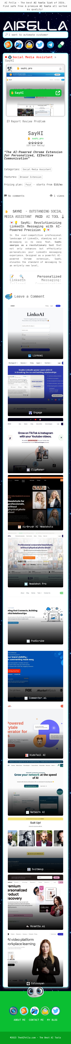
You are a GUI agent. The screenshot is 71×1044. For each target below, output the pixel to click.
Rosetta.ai (37, 926)
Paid (28, 184)
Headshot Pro (36, 583)
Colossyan (37, 983)
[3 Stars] (35, 142)
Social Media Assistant (33, 57)
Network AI (37, 812)
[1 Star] (29, 142)
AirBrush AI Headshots (37, 526)
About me (19, 1019)
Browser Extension (31, 177)
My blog (52, 1019)
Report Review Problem (28, 121)
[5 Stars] (41, 142)
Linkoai (37, 355)
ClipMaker (37, 469)
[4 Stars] (38, 142)
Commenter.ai (36, 698)
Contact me (36, 1019)
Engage (37, 412)
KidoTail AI (37, 755)
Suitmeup (37, 869)
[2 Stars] (32, 142)
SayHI (35, 133)
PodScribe (37, 640)
